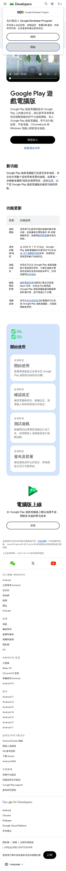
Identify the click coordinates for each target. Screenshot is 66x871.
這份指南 (31, 274)
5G (4, 649)
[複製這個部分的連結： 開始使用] (29, 347)
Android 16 (8, 702)
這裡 (50, 180)
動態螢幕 (42, 235)
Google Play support (13, 784)
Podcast (7, 610)
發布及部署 (23, 456)
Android (7, 580)
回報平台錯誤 (9, 774)
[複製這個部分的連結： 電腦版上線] (46, 505)
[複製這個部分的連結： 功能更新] (26, 208)
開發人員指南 (9, 746)
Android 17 (8, 696)
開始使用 (21, 365)
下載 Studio (8, 756)
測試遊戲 (21, 423)
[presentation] (33, 166)
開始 (33, 47)
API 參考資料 (9, 751)
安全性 (6, 590)
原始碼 (6, 595)
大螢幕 (6, 663)
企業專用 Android (11, 585)
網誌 (5, 605)
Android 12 (8, 722)
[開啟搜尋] (46, 4)
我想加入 (32, 139)
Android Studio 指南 (13, 740)
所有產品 (7, 830)
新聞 (5, 600)
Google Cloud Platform (14, 825)
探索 (33, 525)
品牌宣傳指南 (27, 842)
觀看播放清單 (32, 148)
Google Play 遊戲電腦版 (31, 97)
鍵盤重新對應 (26, 282)
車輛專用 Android (11, 678)
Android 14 (8, 712)
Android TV (8, 683)
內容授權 (42, 541)
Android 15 (8, 707)
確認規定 (21, 394)
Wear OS (7, 668)
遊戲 (5, 624)
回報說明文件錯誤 (12, 779)
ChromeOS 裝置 (11, 673)
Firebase (7, 820)
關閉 (33, 36)
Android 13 (8, 717)
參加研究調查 (9, 790)
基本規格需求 (33, 300)
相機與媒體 (8, 639)
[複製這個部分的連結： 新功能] (22, 166)
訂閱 (49, 855)
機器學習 (7, 629)
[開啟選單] (5, 4)
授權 (14, 842)
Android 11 (8, 727)
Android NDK (9, 761)
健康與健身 (8, 634)
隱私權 (6, 644)
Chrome (7, 815)
